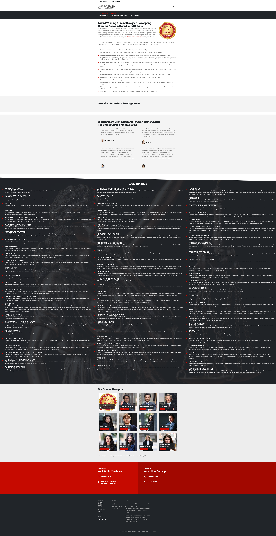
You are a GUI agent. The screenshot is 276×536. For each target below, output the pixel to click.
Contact (166, 7)
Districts (104, 13)
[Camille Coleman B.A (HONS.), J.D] (148, 422)
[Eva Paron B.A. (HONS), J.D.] (128, 442)
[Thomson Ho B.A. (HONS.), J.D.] (168, 422)
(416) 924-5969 (152, 476)
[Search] (173, 7)
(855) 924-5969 (152, 482)
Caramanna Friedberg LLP (135, 37)
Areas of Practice (146, 7)
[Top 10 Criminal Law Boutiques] (108, 402)
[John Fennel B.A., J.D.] (168, 402)
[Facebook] (105, 520)
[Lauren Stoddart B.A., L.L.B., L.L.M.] (148, 442)
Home (130, 7)
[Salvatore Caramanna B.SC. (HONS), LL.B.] (128, 402)
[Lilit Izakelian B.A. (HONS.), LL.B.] (108, 422)
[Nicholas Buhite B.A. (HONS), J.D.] (128, 422)
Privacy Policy (115, 508)
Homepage (114, 503)
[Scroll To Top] (273, 534)
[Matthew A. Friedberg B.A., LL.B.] (148, 402)
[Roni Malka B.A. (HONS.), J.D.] (108, 442)
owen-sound (113, 13)
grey (108, 13)
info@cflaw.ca (106, 476)
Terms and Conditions (117, 506)
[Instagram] (99, 520)
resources (157, 7)
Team (136, 7)
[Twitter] (102, 520)
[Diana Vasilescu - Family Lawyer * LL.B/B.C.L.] (168, 442)
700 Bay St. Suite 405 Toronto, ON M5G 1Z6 (108, 482)
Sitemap (114, 509)
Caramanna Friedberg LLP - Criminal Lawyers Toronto (137, 531)
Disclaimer (114, 504)
